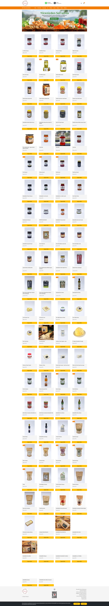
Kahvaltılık (39, 7)
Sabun (54, 7)
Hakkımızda (83, 598)
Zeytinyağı (44, 7)
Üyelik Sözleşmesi (82, 594)
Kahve (62, 7)
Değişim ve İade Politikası (81, 593)
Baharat (58, 7)
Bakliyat (50, 7)
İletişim (65, 7)
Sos (47, 7)
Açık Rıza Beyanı (83, 590)
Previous (23, 21)
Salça (35, 7)
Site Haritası (83, 597)
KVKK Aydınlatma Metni (81, 592)
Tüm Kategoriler (26, 7)
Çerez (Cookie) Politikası (81, 596)
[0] (83, 3)
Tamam (84, 603)
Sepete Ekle (29, 56)
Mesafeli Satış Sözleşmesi (81, 589)
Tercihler (76, 603)
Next (85, 21)
